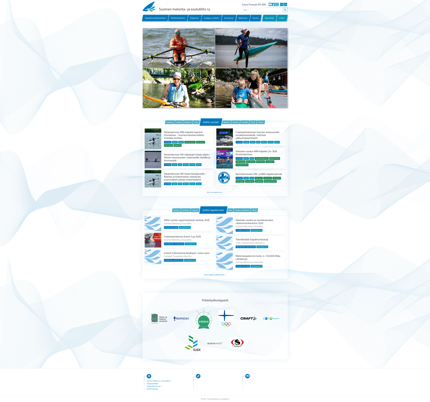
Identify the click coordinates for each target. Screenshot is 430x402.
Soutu (255, 18)
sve (282, 4)
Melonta (243, 18)
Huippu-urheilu (211, 18)
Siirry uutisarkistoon (214, 192)
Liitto (282, 18)
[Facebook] (273, 4)
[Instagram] (277, 4)
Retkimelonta (178, 18)
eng (285, 4)
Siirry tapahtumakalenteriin (214, 274)
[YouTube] (270, 4)
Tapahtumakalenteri (155, 18)
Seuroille (269, 18)
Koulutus (229, 18)
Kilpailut (194, 18)
